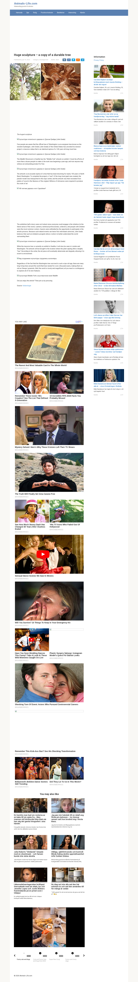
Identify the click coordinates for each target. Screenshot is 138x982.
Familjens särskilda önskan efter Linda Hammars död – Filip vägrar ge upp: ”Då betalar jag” (109, 182)
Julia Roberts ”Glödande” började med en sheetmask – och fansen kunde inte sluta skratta (28, 854)
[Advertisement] (69, 33)
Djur (27, 13)
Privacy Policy (99, 60)
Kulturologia (27, 286)
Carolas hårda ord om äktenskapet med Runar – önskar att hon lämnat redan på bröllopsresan (109, 251)
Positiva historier (47, 13)
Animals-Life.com (25, 3)
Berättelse (60, 13)
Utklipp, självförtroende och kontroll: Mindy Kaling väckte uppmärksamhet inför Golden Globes (67, 854)
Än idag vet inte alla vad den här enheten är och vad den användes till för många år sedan (67, 886)
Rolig (35, 13)
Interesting (72, 13)
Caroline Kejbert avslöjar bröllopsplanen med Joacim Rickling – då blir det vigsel (108, 82)
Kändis (82, 13)
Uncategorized (43, 59)
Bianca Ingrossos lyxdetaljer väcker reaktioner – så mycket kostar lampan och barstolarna (108, 148)
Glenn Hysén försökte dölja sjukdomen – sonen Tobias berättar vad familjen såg (108, 351)
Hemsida (19, 13)
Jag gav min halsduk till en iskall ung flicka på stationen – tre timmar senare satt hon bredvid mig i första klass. (67, 818)
